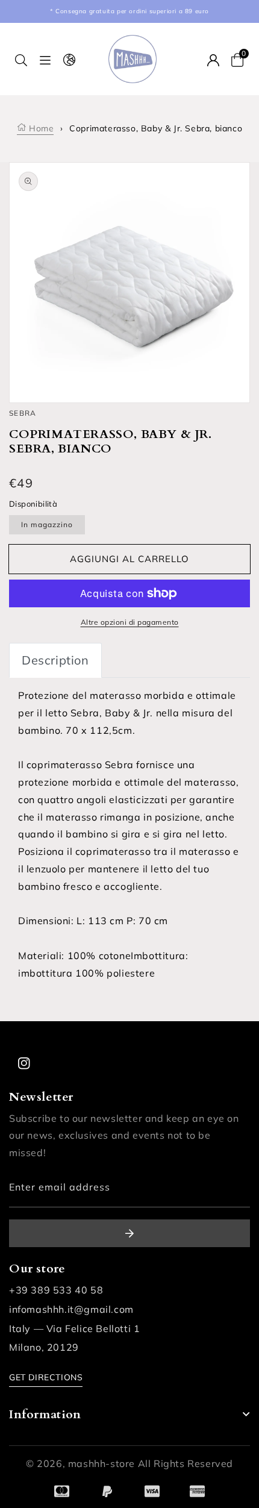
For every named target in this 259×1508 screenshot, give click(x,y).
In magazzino (47, 524)
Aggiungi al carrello (129, 559)
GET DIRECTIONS (46, 1377)
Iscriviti (129, 1233)
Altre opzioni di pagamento (130, 622)
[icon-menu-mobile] (45, 59)
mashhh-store (101, 1463)
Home (40, 128)
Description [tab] (55, 660)
